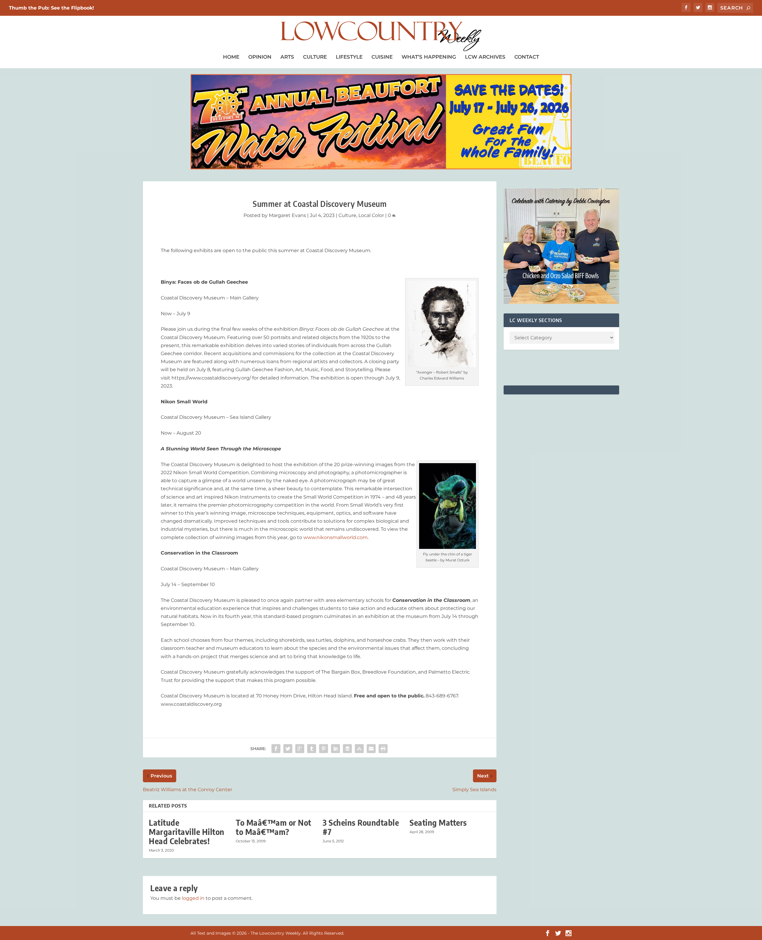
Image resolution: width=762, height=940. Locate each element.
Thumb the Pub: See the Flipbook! (51, 8)
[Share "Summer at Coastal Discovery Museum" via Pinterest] (324, 749)
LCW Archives (485, 57)
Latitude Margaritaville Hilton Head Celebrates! (186, 832)
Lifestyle (349, 57)
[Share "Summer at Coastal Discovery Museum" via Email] (371, 749)
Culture (315, 57)
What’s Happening (429, 57)
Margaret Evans (287, 215)
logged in (193, 898)
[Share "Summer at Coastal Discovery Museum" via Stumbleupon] (359, 749)
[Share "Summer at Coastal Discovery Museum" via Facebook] (276, 749)
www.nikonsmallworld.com (335, 537)
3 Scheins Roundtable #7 (361, 827)
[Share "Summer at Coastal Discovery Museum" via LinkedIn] (335, 749)
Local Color (371, 215)
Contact (526, 57)
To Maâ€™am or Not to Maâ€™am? (273, 827)
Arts (287, 57)
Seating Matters (438, 822)
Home (231, 57)
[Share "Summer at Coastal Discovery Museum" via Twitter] (288, 749)
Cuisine (382, 57)
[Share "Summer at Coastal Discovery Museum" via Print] (383, 749)
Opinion (259, 57)
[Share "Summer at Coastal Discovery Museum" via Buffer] (347, 749)
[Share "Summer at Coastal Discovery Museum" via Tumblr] (312, 749)
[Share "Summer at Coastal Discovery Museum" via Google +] (300, 749)
